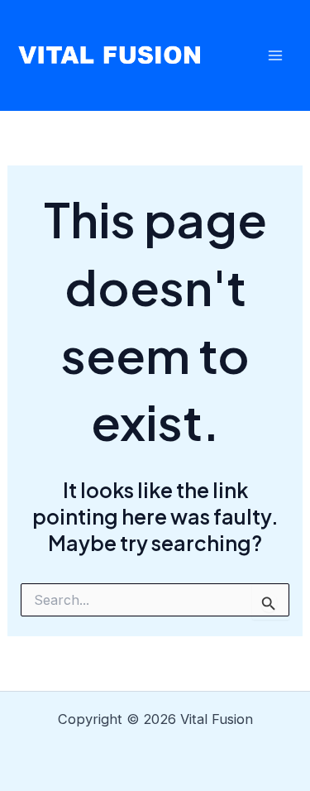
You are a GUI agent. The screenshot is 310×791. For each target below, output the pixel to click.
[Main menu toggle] (274, 55)
